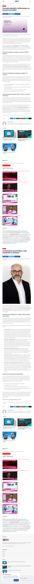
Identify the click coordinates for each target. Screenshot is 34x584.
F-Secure (29, 234)
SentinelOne (22, 239)
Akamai (7, 519)
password (4, 403)
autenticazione (5, 402)
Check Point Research (5, 232)
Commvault (4, 115)
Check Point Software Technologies (14, 232)
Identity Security (17, 236)
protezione (4, 43)
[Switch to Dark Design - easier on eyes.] (29, 1)
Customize (5, 580)
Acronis (4, 231)
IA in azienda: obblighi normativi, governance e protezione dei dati (11, 215)
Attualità (4, 248)
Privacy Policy (20, 578)
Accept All (16, 580)
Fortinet (10, 236)
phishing (4, 528)
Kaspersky (5, 237)
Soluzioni (3, 556)
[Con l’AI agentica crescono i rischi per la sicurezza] (9, 147)
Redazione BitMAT (5, 254)
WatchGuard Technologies (6, 531)
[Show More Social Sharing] (21, 14)
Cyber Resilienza (9, 115)
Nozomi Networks (21, 526)
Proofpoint (8, 239)
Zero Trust (12, 531)
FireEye (7, 236)
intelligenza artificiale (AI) (20, 115)
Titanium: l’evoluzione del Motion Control (8, 204)
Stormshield (16, 241)
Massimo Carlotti (27, 402)
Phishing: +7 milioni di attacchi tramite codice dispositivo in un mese (9, 139)
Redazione (25, 578)
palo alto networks (27, 237)
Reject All (11, 580)
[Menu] (3, 1)
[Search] (30, 1)
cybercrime (8, 234)
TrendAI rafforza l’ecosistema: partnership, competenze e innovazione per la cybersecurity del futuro (16, 459)
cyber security (21, 234)
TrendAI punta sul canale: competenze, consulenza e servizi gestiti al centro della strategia (15, 470)
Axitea (16, 231)
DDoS (24, 234)
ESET (26, 234)
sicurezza (27, 239)
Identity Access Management (20, 402)
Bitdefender (25, 519)
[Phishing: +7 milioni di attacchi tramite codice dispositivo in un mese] (9, 134)
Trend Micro (21, 241)
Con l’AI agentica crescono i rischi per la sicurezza (9, 152)
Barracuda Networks (20, 519)
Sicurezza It (10, 241)
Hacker (13, 236)
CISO (21, 232)
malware (9, 237)
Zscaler (15, 531)
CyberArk (4, 234)
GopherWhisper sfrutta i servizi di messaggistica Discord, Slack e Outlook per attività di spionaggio (24, 140)
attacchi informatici (11, 519)
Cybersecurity (14, 115)
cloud (23, 232)
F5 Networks (4, 236)
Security (18, 528)
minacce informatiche (15, 526)
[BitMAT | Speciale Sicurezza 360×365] (17, 1)
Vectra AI (26, 241)
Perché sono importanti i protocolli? (7, 193)
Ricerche (3, 554)
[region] (11, 577)
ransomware (13, 239)
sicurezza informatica (5, 241)
